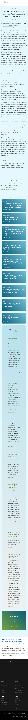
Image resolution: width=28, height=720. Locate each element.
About (2, 681)
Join (16, 702)
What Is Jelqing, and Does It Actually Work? (13, 486)
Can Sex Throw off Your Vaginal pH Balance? (14, 556)
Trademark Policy (14, 716)
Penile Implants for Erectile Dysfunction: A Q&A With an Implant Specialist (13, 277)
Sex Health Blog (19, 687)
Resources (3, 692)
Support (17, 708)
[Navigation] (1, 2)
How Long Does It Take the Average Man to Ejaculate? (14, 534)
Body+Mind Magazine (13, 580)
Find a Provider (18, 690)
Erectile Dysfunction (8, 27)
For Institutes (4, 704)
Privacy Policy (22, 716)
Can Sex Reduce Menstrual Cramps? (13, 385)
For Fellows (4, 706)
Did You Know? (18, 688)
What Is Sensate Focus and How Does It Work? (13, 454)
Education (3, 687)
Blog (14, 8)
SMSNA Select (4, 702)
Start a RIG (17, 700)
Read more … (11, 377)
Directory (17, 704)
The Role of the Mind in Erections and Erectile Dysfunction (11, 305)
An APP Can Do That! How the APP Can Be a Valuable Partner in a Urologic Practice (13, 205)
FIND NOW (14, 626)
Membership (4, 685)
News (2, 683)
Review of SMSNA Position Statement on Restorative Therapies (12, 247)
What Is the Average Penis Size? (12, 339)
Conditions (17, 685)
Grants (2, 690)
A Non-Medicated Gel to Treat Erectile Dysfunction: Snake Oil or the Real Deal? (13, 291)
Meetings (3, 688)
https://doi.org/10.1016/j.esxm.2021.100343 (10, 174)
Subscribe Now (18, 692)
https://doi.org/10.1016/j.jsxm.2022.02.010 (10, 189)
